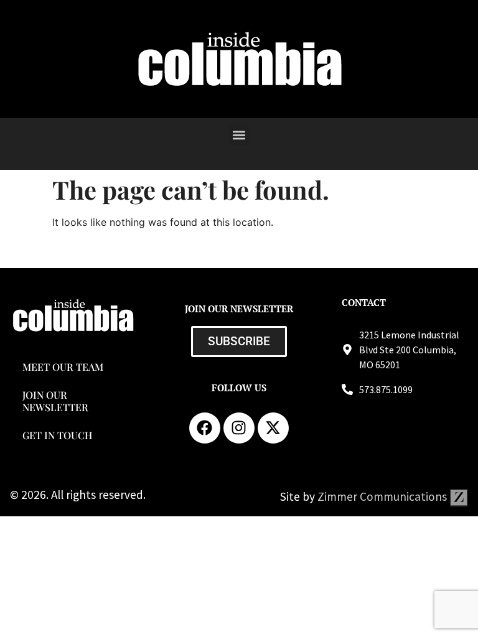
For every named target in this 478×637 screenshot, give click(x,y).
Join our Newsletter (55, 400)
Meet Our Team (62, 366)
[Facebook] (204, 428)
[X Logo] (273, 428)
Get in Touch (57, 435)
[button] (239, 134)
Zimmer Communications (383, 496)
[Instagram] (239, 428)
